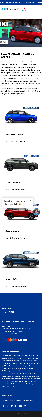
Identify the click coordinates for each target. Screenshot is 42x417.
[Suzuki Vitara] (21, 212)
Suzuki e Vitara (12, 182)
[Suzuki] (24, 9)
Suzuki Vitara (12, 230)
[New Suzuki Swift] (21, 116)
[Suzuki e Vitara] (21, 164)
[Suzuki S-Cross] (21, 261)
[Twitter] (12, 406)
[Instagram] (25, 406)
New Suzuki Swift (14, 134)
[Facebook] (7, 406)
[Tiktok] (3, 406)
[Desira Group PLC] (10, 9)
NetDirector (13, 414)
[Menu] (38, 9)
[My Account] (33, 9)
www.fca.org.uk (11, 386)
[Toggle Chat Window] (36, 212)
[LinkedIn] (16, 406)
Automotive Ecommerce (25, 414)
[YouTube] (20, 406)
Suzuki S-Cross (12, 279)
